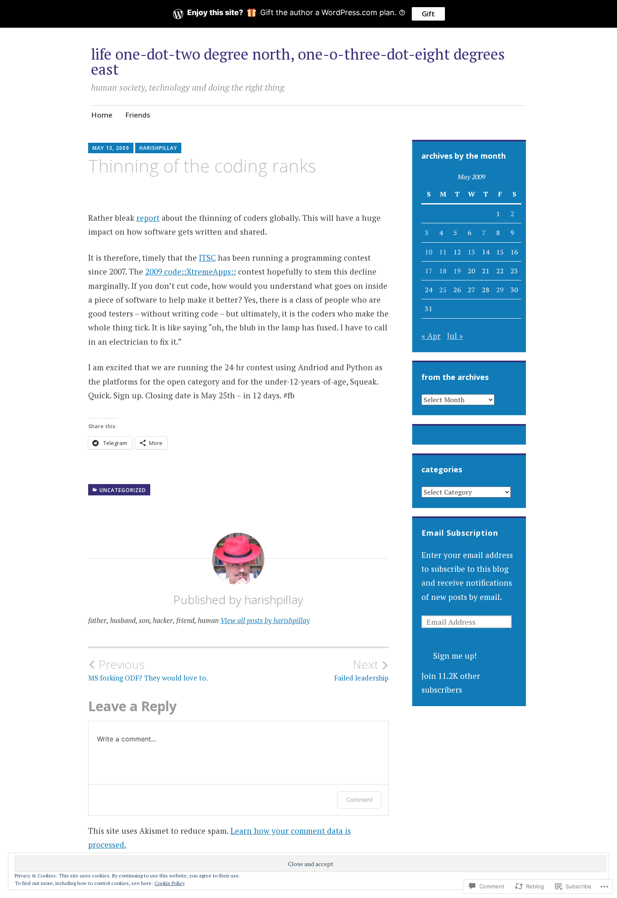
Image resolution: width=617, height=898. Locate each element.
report (147, 217)
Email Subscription (459, 533)
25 (443, 289)
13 (471, 252)
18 (443, 270)
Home (101, 115)
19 (457, 270)
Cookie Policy (169, 883)
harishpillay (158, 148)
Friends (137, 115)
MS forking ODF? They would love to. (148, 670)
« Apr (431, 335)
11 (443, 252)
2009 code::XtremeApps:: (190, 271)
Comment (359, 799)
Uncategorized (122, 490)
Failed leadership (361, 670)
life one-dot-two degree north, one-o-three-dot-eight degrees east (298, 61)
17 (428, 270)
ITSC (207, 257)
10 (428, 252)
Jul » (455, 335)
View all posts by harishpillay (265, 620)
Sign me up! (455, 655)
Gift (428, 13)
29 (500, 289)
